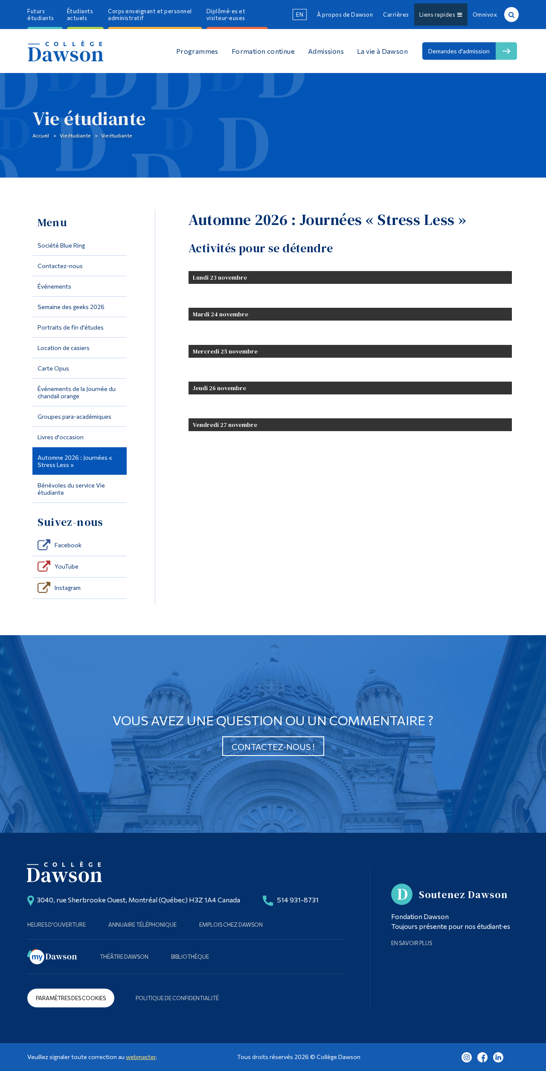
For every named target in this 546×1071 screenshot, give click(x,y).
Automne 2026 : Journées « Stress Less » (75, 461)
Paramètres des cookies (71, 998)
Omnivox (485, 14)
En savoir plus (411, 943)
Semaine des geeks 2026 (71, 306)
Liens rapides (438, 14)
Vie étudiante (75, 135)
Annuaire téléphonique (142, 924)
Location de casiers (64, 347)
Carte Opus (53, 368)
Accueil (40, 135)
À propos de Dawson (345, 14)
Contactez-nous (60, 265)
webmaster (141, 1056)
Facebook (68, 545)
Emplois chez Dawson (231, 924)
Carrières (396, 14)
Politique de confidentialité (177, 998)
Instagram (68, 587)
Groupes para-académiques (74, 416)
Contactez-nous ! (273, 746)
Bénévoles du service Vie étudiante (71, 489)
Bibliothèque (190, 956)
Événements (54, 286)
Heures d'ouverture (56, 924)
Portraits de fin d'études (71, 327)
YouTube (66, 566)
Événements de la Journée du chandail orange (77, 392)
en (299, 14)
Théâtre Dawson (124, 956)
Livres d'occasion (61, 437)
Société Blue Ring (61, 245)
